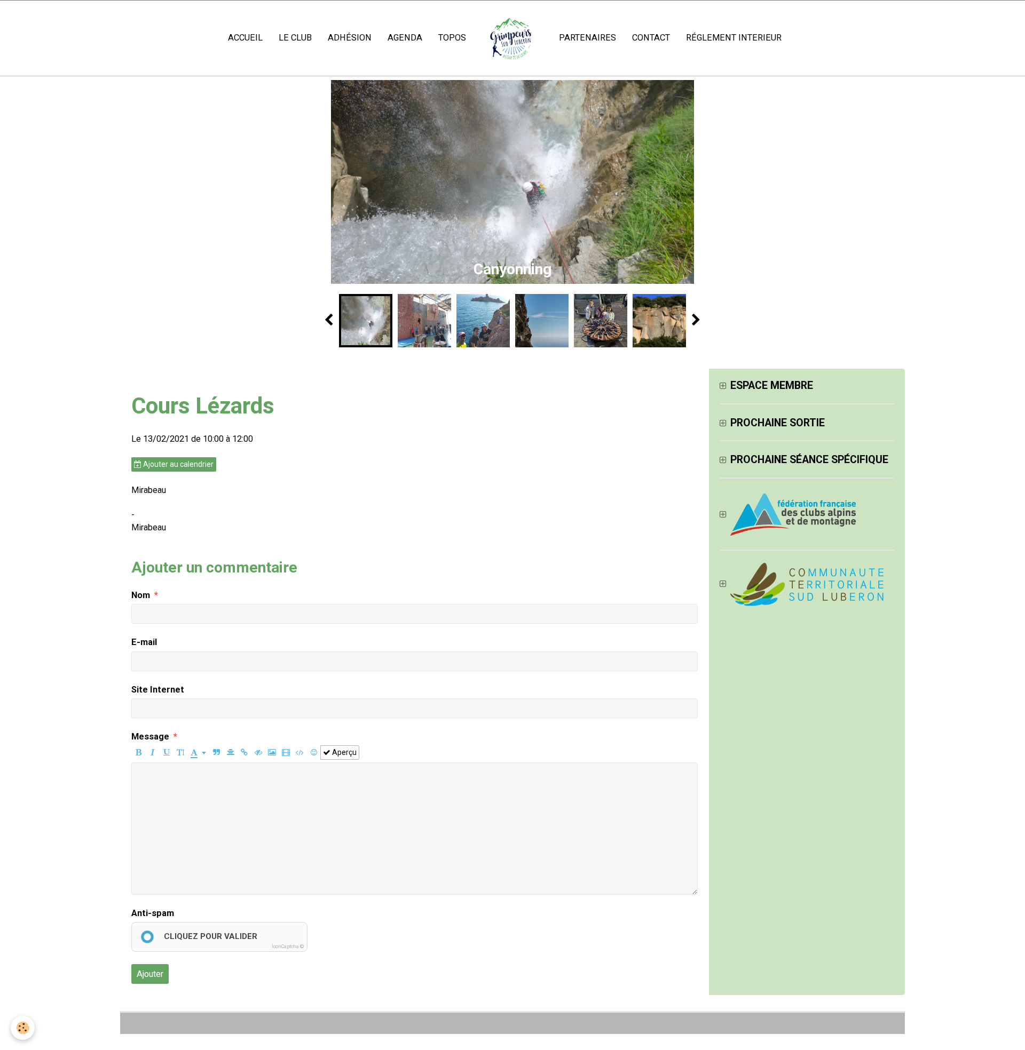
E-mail (144, 642)
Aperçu (343, 752)
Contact (651, 38)
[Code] (300, 752)
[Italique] (152, 752)
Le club (295, 38)
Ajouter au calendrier (177, 464)
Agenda (405, 38)
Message (150, 736)
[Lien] (244, 752)
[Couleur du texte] (198, 752)
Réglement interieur (734, 38)
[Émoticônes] (313, 752)
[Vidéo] (286, 752)
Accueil (245, 38)
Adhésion (350, 38)
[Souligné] (166, 752)
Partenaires (587, 38)
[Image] (272, 752)
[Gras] (138, 752)
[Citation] (216, 752)
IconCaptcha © (288, 946)
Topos (452, 38)
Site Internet (157, 690)
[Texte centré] (230, 752)
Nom (140, 595)
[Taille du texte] (180, 752)
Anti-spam (152, 913)
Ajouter (150, 974)
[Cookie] (23, 1028)
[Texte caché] (258, 752)
